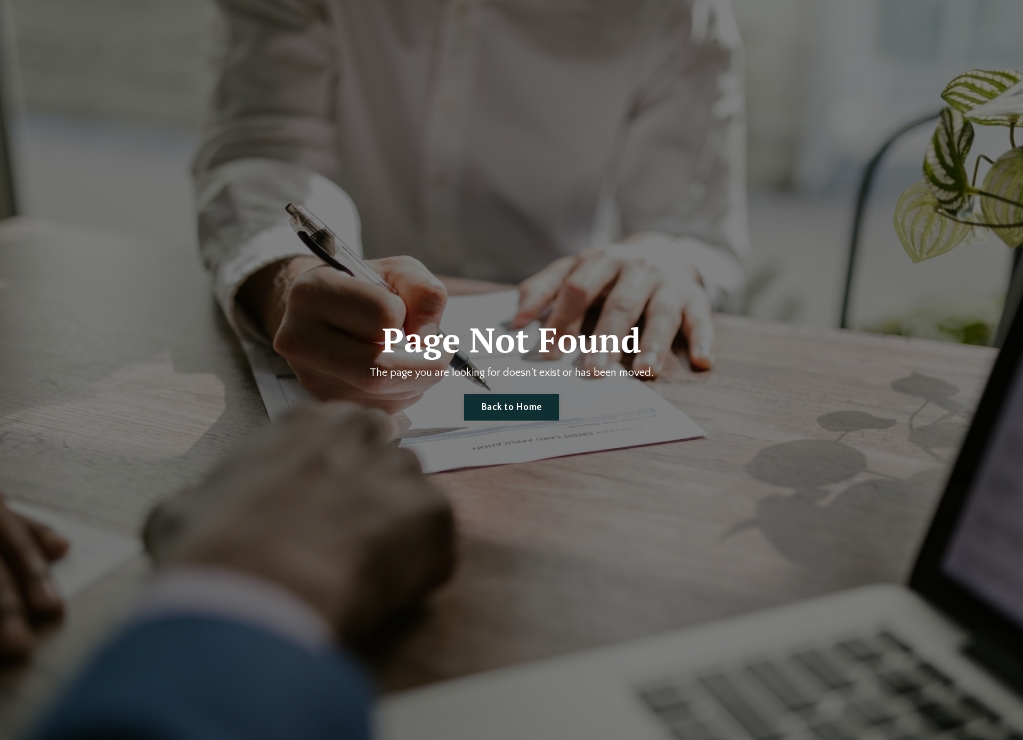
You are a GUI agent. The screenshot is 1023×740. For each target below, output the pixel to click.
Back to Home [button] (511, 407)
